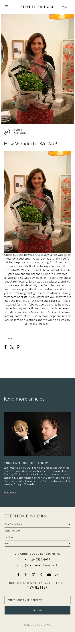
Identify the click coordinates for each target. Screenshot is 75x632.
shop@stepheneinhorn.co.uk (37, 565)
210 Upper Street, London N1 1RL (37, 553)
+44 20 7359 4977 (37, 559)
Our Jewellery (13, 524)
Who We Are (13, 530)
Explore (9, 537)
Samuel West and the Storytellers (27, 463)
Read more (10, 492)
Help (7, 543)
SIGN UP (37, 610)
